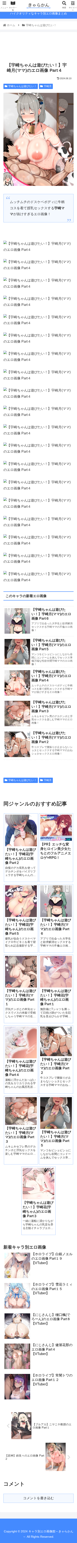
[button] (69, 814)
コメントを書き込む (38, 1498)
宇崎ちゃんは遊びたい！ (22, 86)
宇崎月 (48, 86)
